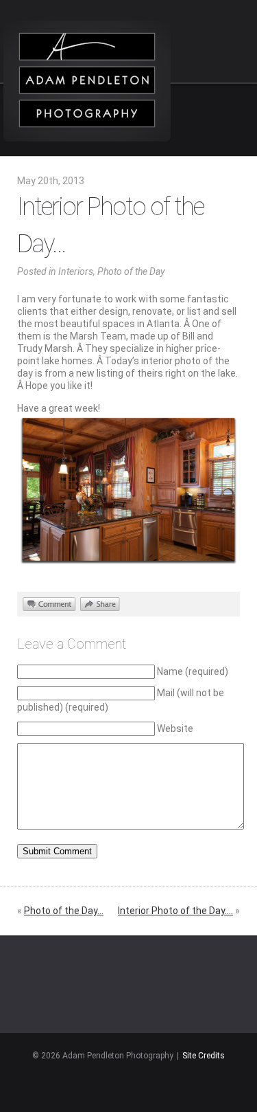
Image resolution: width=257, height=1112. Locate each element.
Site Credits (203, 1055)
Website (175, 728)
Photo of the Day (130, 271)
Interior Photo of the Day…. (175, 910)
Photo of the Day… (63, 910)
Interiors (75, 271)
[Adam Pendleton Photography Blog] (87, 81)
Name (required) (192, 671)
